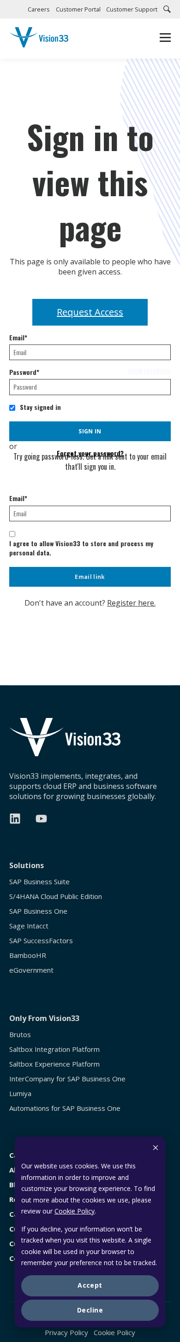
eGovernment (31, 970)
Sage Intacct (28, 926)
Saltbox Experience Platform (54, 1064)
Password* (24, 372)
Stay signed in (40, 407)
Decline (90, 1310)
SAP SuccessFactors (41, 941)
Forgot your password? (90, 453)
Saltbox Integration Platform (54, 1049)
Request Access (90, 312)
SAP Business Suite (39, 882)
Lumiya (20, 1093)
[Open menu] (165, 38)
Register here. (131, 603)
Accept (90, 1285)
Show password (149, 371)
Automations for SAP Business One (64, 1108)
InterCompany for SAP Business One (67, 1079)
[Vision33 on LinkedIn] (15, 818)
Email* (18, 337)
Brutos (20, 1035)
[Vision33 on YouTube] (41, 818)
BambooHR (27, 955)
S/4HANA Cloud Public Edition (55, 896)
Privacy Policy (66, 1332)
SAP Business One (38, 911)
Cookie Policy (74, 1211)
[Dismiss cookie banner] (155, 1149)
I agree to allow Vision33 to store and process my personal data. (81, 548)
